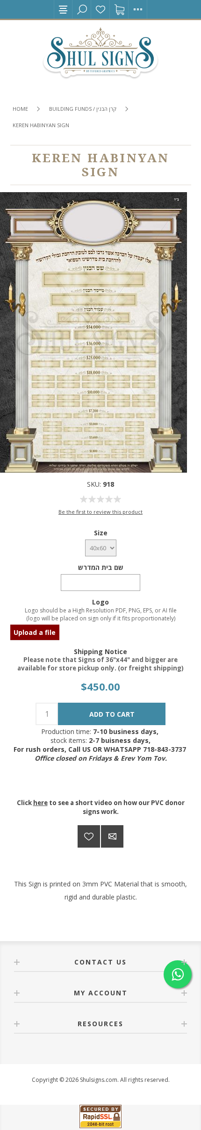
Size (101, 532)
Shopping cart (119, 9)
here (40, 803)
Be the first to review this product (100, 511)
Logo (100, 601)
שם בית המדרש (100, 567)
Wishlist (100, 9)
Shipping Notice (100, 651)
